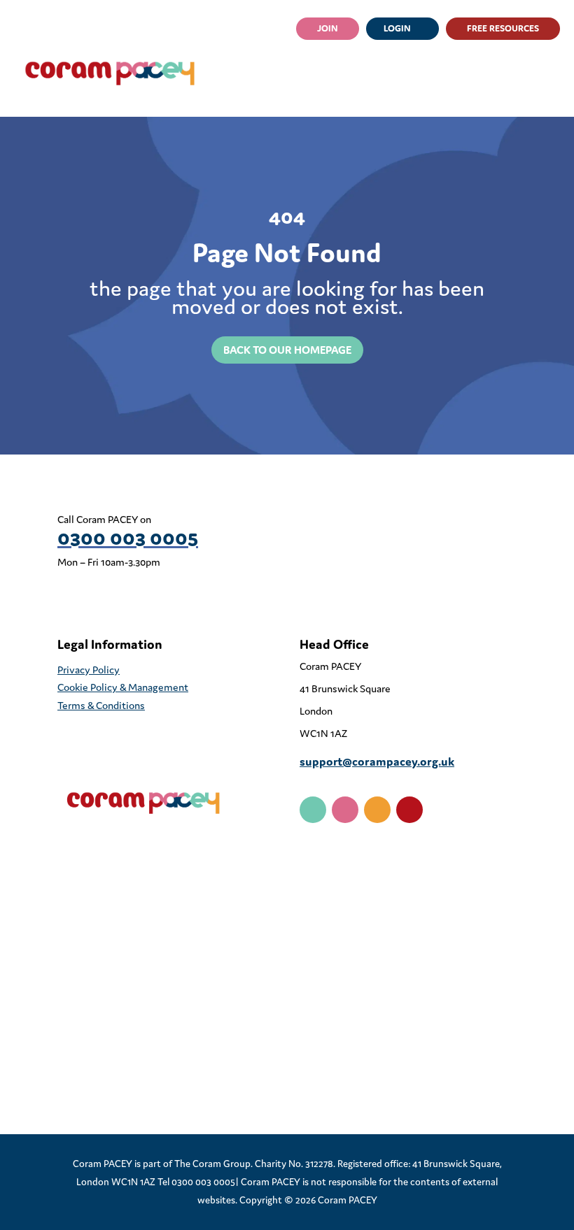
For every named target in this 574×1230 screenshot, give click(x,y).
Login (397, 28)
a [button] (534, 73)
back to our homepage (287, 349)
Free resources (503, 28)
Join (327, 28)
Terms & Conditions (101, 705)
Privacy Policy (88, 669)
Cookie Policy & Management (122, 687)
